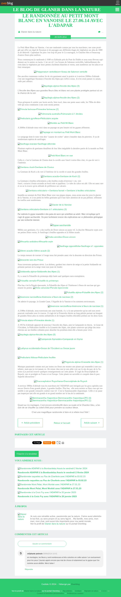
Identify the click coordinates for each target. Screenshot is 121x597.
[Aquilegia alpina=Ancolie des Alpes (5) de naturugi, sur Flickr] (37, 334)
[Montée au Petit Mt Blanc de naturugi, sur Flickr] (60, 123)
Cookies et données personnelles (50, 593)
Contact (78, 591)
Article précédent (31, 423)
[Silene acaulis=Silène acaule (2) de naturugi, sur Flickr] (34, 251)
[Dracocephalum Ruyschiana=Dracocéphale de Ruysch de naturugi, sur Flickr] (60, 381)
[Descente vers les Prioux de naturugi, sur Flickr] (30, 260)
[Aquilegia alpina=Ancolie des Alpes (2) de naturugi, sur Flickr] (61, 97)
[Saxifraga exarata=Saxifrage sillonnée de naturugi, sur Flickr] (36, 144)
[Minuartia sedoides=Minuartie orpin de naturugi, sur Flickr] (35, 241)
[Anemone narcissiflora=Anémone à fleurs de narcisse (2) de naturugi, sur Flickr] (45, 297)
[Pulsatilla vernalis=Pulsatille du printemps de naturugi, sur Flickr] (38, 281)
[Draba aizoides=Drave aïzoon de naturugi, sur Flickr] (60, 237)
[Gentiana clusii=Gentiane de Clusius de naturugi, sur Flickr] (36, 167)
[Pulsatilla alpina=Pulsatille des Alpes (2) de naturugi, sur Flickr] (83, 292)
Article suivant (91, 423)
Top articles (67, 591)
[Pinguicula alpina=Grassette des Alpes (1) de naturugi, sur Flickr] (82, 362)
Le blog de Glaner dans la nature (57, 9)
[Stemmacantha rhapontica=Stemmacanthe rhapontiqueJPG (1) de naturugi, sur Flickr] (60, 400)
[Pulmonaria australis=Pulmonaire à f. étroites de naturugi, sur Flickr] (60, 114)
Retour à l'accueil (62, 423)
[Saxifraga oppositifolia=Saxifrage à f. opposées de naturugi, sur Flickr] (80, 246)
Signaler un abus (91, 591)
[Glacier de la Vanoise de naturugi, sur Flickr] (60, 205)
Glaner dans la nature (55, 524)
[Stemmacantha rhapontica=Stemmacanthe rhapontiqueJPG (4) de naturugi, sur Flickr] (60, 398)
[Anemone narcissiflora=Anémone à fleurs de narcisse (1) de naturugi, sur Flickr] (75, 306)
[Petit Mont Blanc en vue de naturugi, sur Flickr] (60, 155)
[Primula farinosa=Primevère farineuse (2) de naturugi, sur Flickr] (38, 109)
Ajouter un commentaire (42, 544)
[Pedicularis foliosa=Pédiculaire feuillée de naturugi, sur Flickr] (37, 357)
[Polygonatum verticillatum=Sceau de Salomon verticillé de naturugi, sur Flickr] (60, 72)
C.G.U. (104, 591)
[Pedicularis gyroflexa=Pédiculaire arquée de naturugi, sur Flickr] (38, 118)
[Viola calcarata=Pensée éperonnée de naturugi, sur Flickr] (50, 288)
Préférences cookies (75, 593)
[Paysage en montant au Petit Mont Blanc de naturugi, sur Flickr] (60, 132)
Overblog (75, 584)
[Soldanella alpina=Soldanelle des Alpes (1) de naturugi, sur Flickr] (39, 271)
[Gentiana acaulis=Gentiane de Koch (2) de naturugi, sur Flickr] (60, 176)
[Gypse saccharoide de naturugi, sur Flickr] (60, 225)
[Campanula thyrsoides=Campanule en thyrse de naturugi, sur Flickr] (60, 339)
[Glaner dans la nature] (23, 518)
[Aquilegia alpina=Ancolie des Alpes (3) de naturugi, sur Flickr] (61, 86)
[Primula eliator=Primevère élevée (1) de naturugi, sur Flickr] (36, 320)
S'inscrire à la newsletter (27, 454)
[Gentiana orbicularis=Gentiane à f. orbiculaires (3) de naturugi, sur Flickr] (42, 209)
